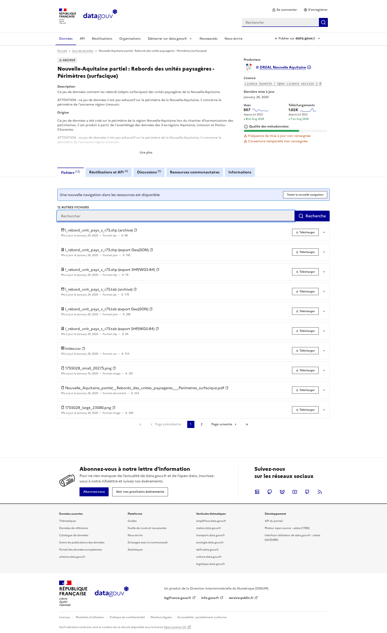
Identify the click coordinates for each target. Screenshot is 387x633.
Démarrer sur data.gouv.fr (167, 38)
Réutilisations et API (108, 172)
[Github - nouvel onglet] (307, 491)
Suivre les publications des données (81, 542)
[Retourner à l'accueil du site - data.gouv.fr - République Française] (112, 593)
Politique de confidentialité (127, 617)
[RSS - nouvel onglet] (319, 491)
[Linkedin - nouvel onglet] (257, 491)
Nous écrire (233, 38)
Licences (64, 617)
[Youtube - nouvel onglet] (294, 491)
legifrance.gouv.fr (177, 598)
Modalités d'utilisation (90, 617)
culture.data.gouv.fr (209, 557)
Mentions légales (161, 617)
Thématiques (67, 521)
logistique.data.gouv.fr (210, 564)
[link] (284, 9)
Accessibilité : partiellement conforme (202, 617)
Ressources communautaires (194, 172)
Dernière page (246, 424)
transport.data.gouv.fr (210, 535)
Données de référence (73, 528)
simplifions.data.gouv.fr (211, 521)
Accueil (62, 51)
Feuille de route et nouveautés (147, 528)
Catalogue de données (73, 535)
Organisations (130, 38)
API (82, 38)
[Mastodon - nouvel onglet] (269, 491)
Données (66, 38)
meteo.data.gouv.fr (208, 528)
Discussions (149, 172)
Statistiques (135, 550)
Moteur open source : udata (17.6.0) (287, 528)
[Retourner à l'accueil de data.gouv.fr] (100, 15)
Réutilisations (102, 38)
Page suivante (221, 424)
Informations (239, 172)
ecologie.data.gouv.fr (210, 542)
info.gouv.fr (210, 598)
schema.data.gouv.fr (72, 557)
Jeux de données (82, 51)
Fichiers (70, 172)
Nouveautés (208, 38)
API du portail (274, 521)
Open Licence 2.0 (175, 627)
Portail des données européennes (80, 550)
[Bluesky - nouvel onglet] (282, 491)
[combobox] (285, 22)
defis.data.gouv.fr (207, 550)
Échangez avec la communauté (148, 542)
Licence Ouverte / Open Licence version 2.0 (283, 83)
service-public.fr (241, 598)
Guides (132, 521)
